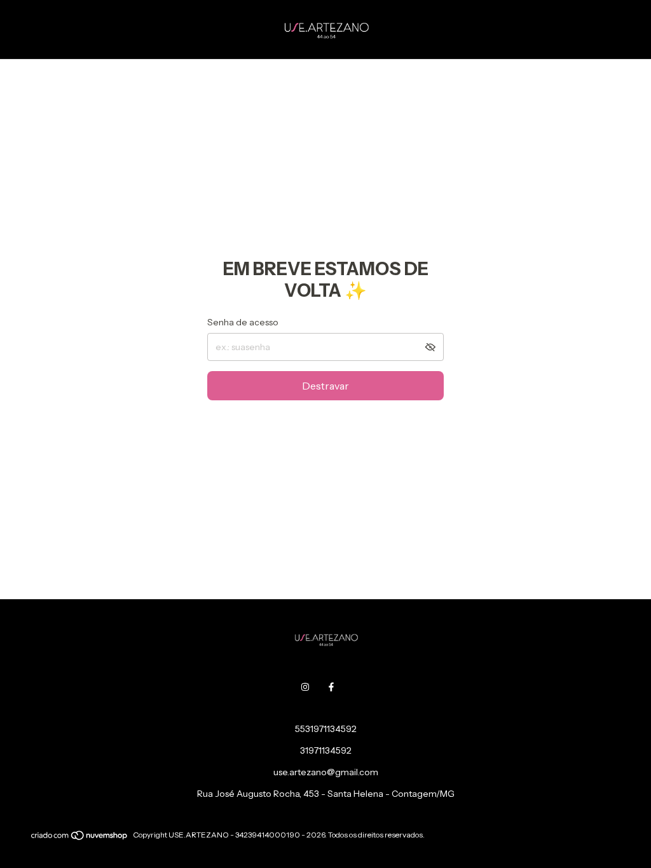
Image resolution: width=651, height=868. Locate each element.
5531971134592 (326, 729)
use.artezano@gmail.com (325, 772)
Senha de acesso (242, 322)
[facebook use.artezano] (331, 687)
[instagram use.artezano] (305, 687)
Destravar (325, 385)
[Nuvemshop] (80, 838)
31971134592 (326, 750)
